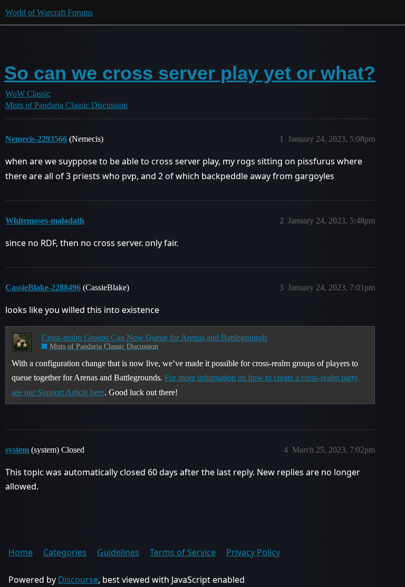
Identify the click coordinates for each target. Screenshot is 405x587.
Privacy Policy (253, 552)
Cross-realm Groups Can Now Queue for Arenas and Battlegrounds (154, 337)
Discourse (78, 579)
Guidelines (118, 552)
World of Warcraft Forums (49, 12)
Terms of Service (183, 552)
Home (20, 552)
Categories (64, 552)
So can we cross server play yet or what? (189, 73)
